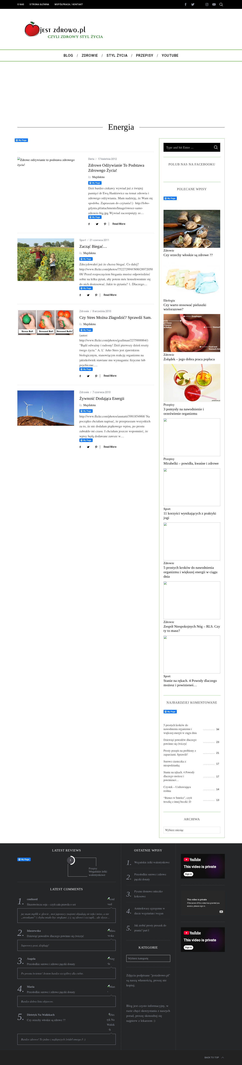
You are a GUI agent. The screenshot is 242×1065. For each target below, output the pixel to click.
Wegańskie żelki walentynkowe (98, 873)
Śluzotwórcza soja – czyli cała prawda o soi (51, 904)
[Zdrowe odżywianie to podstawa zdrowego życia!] (50, 162)
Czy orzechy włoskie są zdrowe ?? (188, 255)
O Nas (20, 4)
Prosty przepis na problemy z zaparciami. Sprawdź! (180, 752)
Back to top (212, 1057)
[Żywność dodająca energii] (45, 408)
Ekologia (169, 300)
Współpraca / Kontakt (69, 4)
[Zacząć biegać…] (45, 259)
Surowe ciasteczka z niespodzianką (175, 763)
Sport (82, 240)
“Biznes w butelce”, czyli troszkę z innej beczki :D (178, 799)
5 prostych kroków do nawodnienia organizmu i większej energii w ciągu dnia (190, 572)
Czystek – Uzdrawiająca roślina (177, 789)
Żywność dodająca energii (101, 398)
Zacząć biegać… (93, 246)
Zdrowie (84, 311)
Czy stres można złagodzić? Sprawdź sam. (115, 317)
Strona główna (39, 4)
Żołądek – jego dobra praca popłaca (189, 359)
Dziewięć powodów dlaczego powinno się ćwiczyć (180, 741)
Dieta (91, 159)
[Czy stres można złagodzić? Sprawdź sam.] (45, 322)
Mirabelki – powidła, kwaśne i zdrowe (191, 463)
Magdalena (98, 177)
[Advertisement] (121, 91)
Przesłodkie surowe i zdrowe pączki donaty (51, 964)
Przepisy (169, 404)
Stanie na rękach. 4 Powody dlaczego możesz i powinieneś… (179, 776)
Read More (118, 223)
